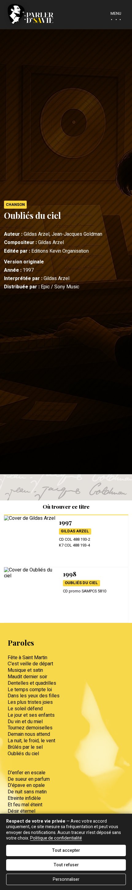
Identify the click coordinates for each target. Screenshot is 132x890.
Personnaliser (66, 879)
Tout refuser (66, 865)
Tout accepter (66, 850)
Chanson (15, 204)
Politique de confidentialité (56, 838)
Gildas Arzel (51, 242)
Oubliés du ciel (81, 583)
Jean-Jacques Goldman (77, 234)
